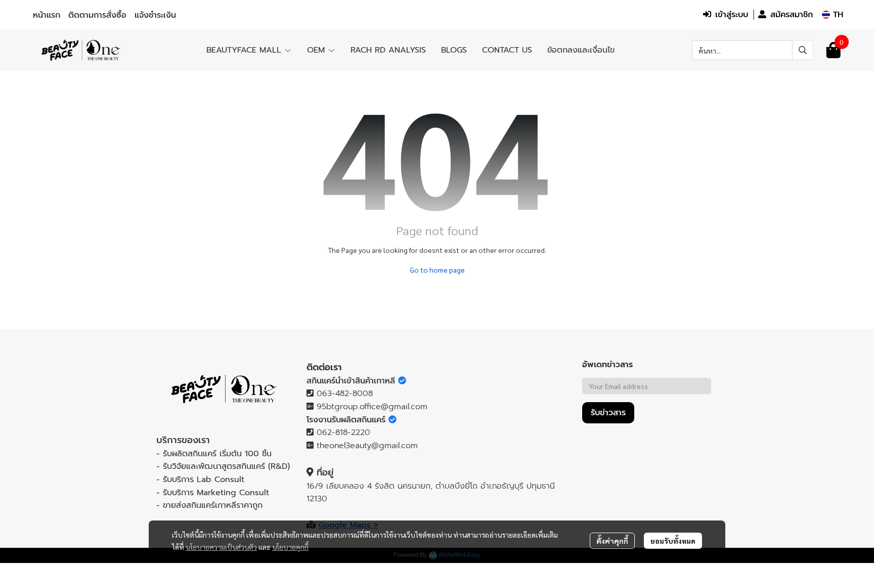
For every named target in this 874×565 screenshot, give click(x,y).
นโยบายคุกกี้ (290, 546)
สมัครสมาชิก (791, 15)
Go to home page (437, 269)
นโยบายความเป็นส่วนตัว (221, 546)
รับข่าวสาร (608, 413)
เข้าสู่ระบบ (731, 15)
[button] (832, 14)
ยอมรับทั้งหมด (672, 540)
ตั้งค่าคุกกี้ (612, 540)
